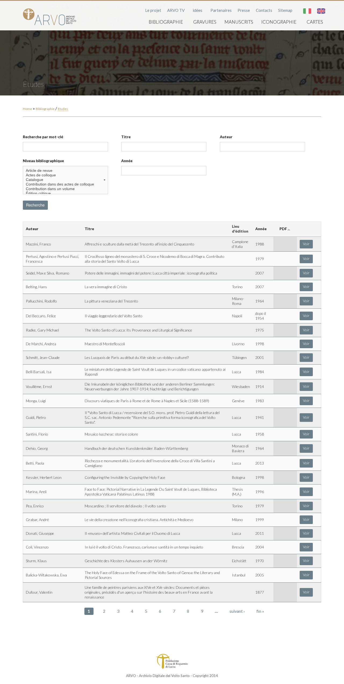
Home (27, 109)
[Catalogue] (65, 179)
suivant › (237, 611)
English (321, 11)
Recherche (35, 205)
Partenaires (221, 10)
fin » (260, 611)
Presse (244, 10)
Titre (126, 136)
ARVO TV (176, 10)
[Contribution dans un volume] (65, 189)
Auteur (226, 136)
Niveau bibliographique (43, 160)
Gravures (204, 22)
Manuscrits (238, 22)
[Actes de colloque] (65, 175)
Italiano (307, 11)
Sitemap (285, 10)
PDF (283, 228)
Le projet (153, 10)
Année (126, 160)
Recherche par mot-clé (43, 136)
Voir (306, 243)
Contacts (264, 10)
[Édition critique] (65, 193)
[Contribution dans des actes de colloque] (65, 184)
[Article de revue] (65, 170)
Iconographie (278, 22)
